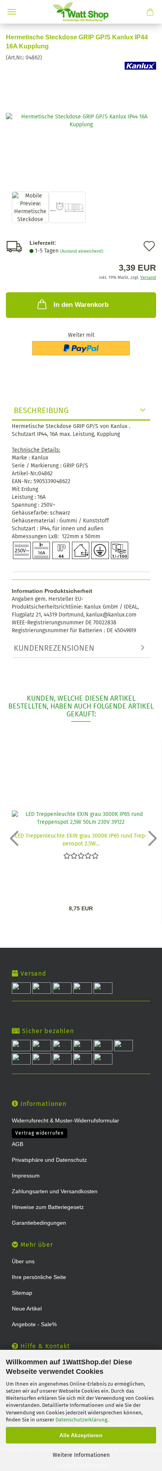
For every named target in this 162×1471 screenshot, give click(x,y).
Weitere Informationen (81, 1455)
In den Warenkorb (81, 304)
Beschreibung (41, 410)
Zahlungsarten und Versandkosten (55, 1191)
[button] (12, 838)
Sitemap (22, 1293)
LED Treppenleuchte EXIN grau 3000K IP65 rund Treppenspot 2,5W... (81, 839)
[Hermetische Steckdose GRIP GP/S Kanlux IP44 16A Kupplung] (81, 120)
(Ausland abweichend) (81, 251)
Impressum (26, 1175)
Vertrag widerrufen (39, 1133)
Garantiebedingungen (39, 1223)
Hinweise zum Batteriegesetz (48, 1207)
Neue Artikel (27, 1308)
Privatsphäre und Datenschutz (49, 1160)
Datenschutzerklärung (81, 1420)
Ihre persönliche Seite (39, 1277)
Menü (12, 12)
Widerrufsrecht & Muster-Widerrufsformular (65, 1120)
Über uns (23, 1261)
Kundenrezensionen (54, 648)
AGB (17, 1144)
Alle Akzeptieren (81, 1435)
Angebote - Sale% (34, 1324)
